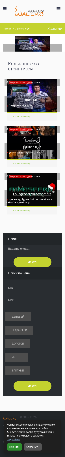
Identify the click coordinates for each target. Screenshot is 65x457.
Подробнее (13, 439)
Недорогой (19, 330)
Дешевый (18, 316)
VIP (14, 357)
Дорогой (18, 343)
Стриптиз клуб (22, 28)
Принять (14, 447)
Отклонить (32, 447)
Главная (7, 28)
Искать (32, 262)
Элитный (18, 370)
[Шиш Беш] (32, 43)
